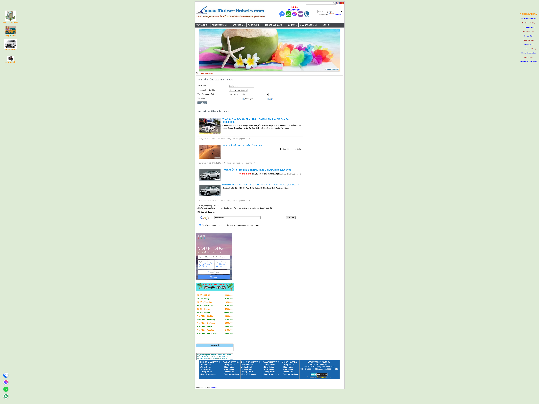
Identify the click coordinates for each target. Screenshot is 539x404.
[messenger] (5, 382)
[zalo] (5, 375)
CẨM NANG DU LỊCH (307, 25)
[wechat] (5, 396)
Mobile (214, 388)
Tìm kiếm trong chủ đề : (206, 94)
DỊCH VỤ (290, 25)
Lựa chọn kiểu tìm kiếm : (206, 90)
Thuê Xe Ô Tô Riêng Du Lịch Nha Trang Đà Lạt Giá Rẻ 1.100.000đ (256, 170)
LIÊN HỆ (326, 25)
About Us (314, 364)
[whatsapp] (5, 389)
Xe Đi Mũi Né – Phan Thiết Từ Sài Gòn (242, 145)
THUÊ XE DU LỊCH (219, 25)
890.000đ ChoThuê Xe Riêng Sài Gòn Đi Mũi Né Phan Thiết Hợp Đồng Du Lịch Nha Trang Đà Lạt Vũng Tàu (261, 185)
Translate (337, 14)
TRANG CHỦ (202, 25)
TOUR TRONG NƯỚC (272, 25)
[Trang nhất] (197, 73)
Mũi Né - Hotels (207, 73)
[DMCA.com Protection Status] (319, 375)
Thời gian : (201, 98)
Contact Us (323, 364)
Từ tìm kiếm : (202, 86)
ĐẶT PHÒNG (237, 25)
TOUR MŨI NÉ (252, 25)
